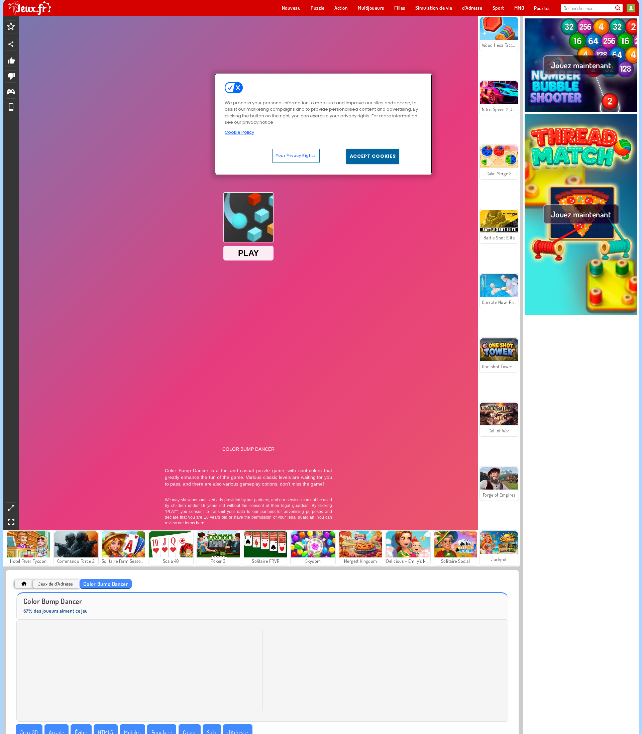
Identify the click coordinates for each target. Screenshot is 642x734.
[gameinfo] (11, 92)
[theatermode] (11, 508)
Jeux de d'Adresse (55, 584)
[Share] (11, 44)
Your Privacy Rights (296, 155)
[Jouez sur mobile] (11, 108)
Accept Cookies (373, 156)
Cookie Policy (239, 132)
